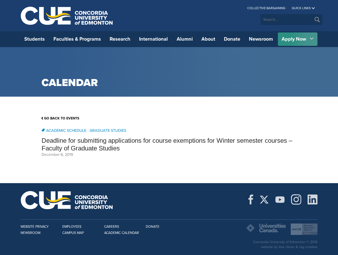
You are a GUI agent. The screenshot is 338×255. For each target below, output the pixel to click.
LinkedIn (312, 199)
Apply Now (294, 39)
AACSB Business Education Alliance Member (304, 229)
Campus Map (73, 233)
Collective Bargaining (266, 8)
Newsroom (261, 39)
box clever (287, 247)
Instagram (296, 199)
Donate (232, 39)
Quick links (301, 8)
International (153, 39)
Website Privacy (35, 227)
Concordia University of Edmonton (67, 15)
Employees (71, 227)
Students (34, 39)
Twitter (264, 199)
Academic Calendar (121, 233)
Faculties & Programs (77, 39)
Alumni (185, 39)
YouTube (280, 199)
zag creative (308, 247)
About (208, 39)
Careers (111, 227)
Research (120, 39)
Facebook (250, 199)
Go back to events (61, 118)
